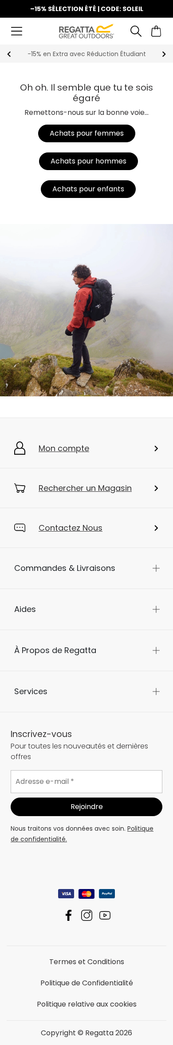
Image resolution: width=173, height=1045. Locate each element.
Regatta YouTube (104, 914)
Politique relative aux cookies (87, 1004)
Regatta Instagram (86, 914)
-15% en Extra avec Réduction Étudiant (87, 53)
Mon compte (64, 448)
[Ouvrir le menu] (16, 31)
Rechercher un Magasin (85, 488)
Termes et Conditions (86, 961)
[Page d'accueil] (86, 31)
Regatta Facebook (68, 914)
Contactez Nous (70, 527)
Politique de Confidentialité (86, 982)
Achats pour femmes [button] (87, 133)
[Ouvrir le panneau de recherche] (136, 31)
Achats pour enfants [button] (88, 189)
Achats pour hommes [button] (88, 161)
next (163, 54)
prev (9, 54)
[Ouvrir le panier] (156, 31)
